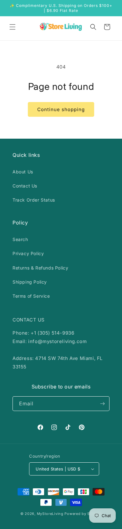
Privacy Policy (28, 253)
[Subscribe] (102, 403)
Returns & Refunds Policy (40, 267)
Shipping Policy (30, 282)
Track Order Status (34, 200)
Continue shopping (61, 109)
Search (20, 239)
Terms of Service (31, 296)
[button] (12, 27)
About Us (23, 171)
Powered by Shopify (83, 513)
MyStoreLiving (50, 513)
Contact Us (25, 185)
